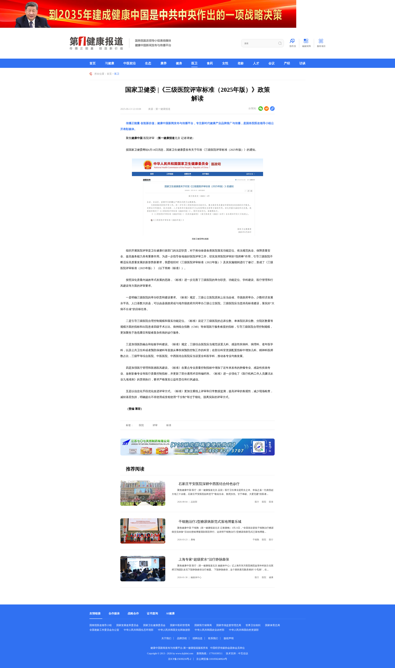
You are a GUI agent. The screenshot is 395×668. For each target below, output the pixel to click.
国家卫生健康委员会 (154, 625)
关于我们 (166, 638)
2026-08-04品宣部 (187, 502)
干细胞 (256, 539)
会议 (271, 63)
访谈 (302, 63)
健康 (271, 577)
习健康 (109, 63)
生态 (148, 63)
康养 (163, 63)
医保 (271, 502)
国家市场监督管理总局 (228, 625)
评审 (155, 425)
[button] (200, 452)
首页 (92, 63)
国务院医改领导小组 (258, 123)
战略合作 (133, 613)
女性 (225, 63)
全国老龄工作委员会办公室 (104, 630)
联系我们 (213, 638)
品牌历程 (182, 638)
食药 (210, 63)
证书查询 (152, 613)
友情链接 (95, 613)
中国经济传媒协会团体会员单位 (227, 648)
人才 (256, 63)
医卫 (194, 63)
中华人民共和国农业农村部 (209, 630)
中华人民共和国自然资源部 (244, 630)
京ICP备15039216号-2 (179, 659)
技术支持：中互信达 (237, 653)
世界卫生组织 (253, 625)
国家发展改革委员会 (127, 625)
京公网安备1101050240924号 (211, 659)
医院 (141, 425)
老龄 (241, 63)
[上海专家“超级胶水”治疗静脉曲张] (142, 568)
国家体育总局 (272, 625)
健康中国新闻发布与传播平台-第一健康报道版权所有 (179, 648)
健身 (179, 63)
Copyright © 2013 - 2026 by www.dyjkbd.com (170, 653)
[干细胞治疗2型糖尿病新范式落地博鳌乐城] (142, 531)
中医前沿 (129, 63)
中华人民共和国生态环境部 (138, 630)
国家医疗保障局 (203, 625)
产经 (287, 63)
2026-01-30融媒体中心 (189, 577)
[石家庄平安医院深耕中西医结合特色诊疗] (142, 493)
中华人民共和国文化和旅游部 (174, 630)
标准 (168, 425)
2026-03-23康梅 (186, 539)
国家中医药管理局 (180, 625)
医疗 (257, 502)
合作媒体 (114, 613)
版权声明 (229, 638)
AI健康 (170, 613)
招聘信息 (197, 638)
